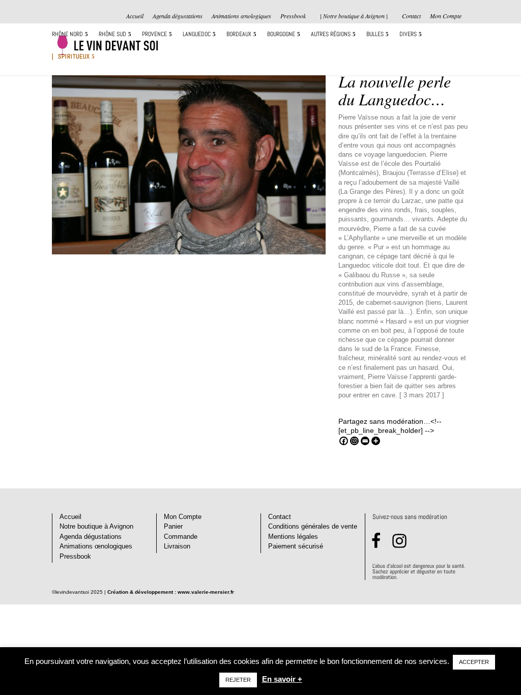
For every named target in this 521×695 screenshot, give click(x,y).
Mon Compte (445, 16)
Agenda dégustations (177, 16)
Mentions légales (293, 536)
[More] (375, 441)
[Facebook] (343, 441)
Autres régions (331, 34)
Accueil (134, 16)
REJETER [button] (238, 680)
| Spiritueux (71, 57)
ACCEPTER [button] (474, 662)
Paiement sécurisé (295, 546)
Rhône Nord (67, 34)
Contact (411, 16)
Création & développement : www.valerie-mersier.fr (170, 592)
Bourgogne (281, 34)
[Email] (365, 441)
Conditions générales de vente (312, 526)
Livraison (177, 546)
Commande (180, 536)
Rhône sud (112, 34)
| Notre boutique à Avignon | (354, 16)
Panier (173, 526)
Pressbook (293, 16)
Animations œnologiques (241, 16)
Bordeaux (238, 34)
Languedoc (197, 34)
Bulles (375, 34)
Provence (154, 34)
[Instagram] (354, 441)
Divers (408, 34)
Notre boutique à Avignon (96, 526)
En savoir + (282, 679)
